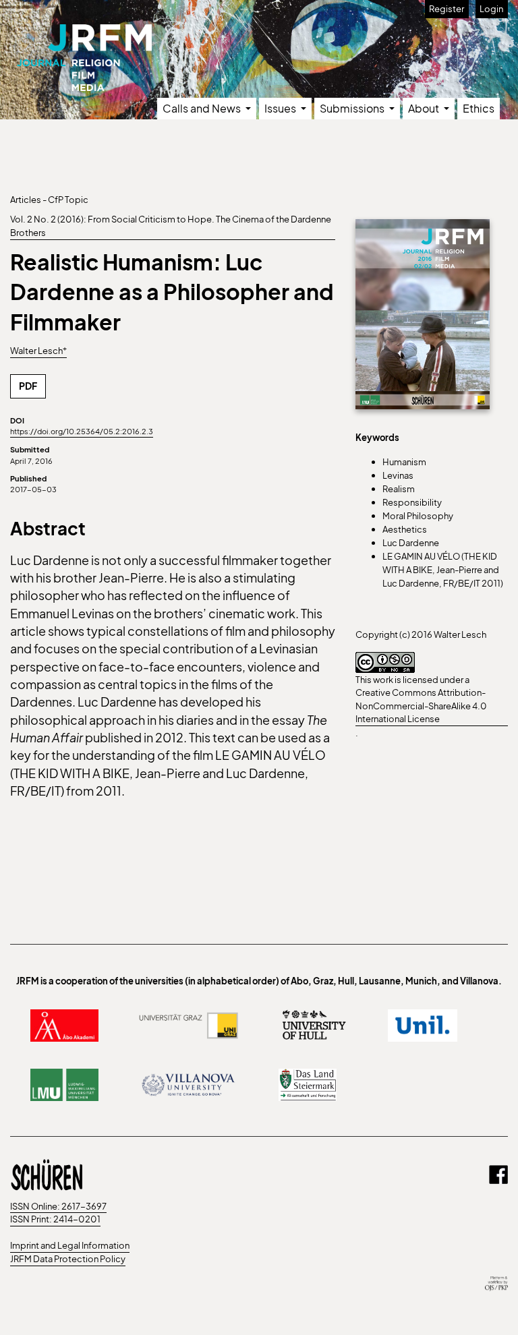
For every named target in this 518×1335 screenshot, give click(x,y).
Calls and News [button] (203, 108)
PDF (28, 386)
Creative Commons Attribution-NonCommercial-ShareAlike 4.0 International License (421, 705)
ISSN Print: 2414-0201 (55, 1219)
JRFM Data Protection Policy (67, 1258)
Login (491, 8)
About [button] (424, 108)
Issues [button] (281, 108)
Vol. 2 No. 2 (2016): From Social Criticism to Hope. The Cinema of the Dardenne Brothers (170, 225)
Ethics (478, 108)
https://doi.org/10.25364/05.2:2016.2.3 (81, 431)
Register (446, 8)
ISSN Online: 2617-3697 (58, 1206)
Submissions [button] (353, 108)
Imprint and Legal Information (70, 1245)
